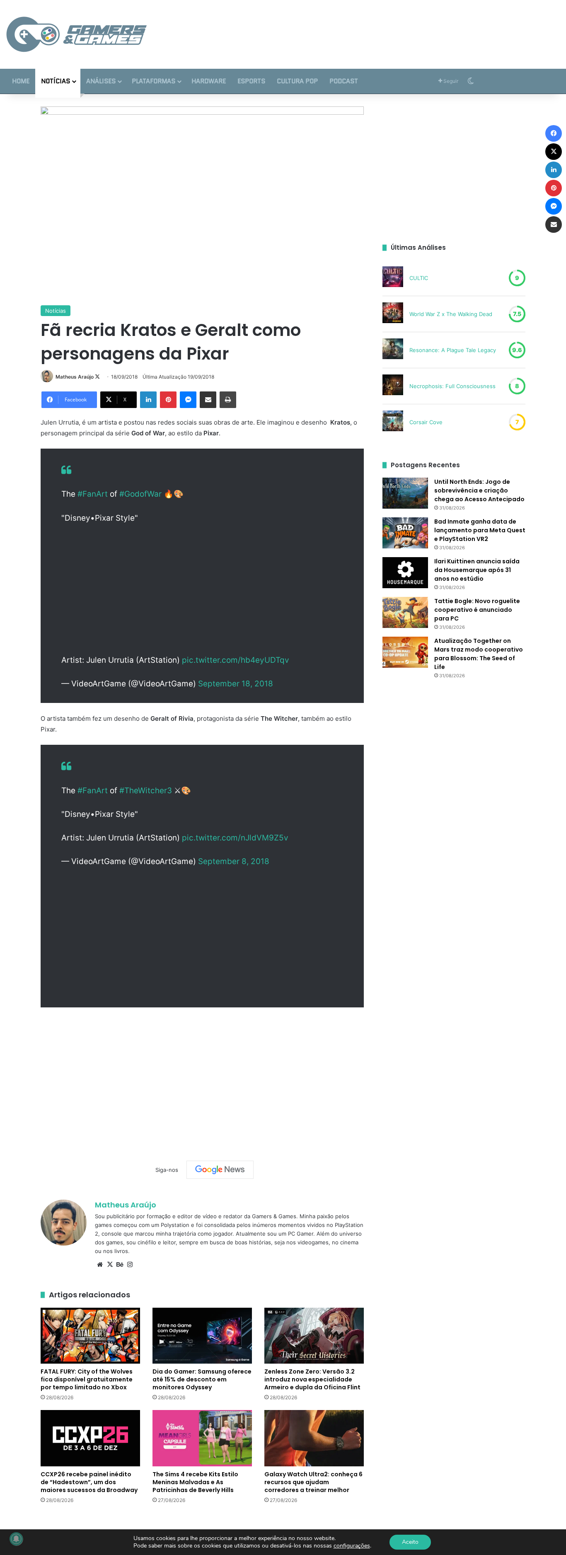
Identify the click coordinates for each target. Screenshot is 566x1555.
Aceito (410, 1542)
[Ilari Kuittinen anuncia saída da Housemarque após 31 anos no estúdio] (405, 572)
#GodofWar (140, 494)
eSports (251, 81)
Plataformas (153, 81)
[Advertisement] (377, 27)
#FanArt (92, 494)
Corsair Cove (426, 422)
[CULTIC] (392, 278)
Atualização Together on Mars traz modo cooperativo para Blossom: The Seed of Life (478, 654)
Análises (101, 81)
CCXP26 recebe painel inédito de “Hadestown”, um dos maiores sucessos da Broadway (89, 1482)
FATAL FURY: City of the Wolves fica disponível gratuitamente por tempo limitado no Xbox (87, 1379)
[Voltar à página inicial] (76, 34)
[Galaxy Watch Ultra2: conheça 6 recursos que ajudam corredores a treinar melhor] (314, 1438)
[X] (110, 1265)
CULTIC (418, 278)
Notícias (55, 81)
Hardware (208, 81)
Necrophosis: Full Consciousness (452, 386)
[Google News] (220, 1170)
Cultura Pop (297, 81)
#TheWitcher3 (145, 790)
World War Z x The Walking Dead (450, 314)
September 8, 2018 (233, 861)
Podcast (343, 81)
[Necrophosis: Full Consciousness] (392, 386)
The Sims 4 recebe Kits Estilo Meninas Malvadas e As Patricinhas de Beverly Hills (195, 1482)
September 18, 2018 (235, 683)
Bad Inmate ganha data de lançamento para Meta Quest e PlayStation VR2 (479, 530)
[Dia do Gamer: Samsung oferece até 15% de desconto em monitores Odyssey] (202, 1336)
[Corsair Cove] (392, 422)
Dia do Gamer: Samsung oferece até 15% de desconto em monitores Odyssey (202, 1379)
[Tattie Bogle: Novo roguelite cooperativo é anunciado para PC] (405, 612)
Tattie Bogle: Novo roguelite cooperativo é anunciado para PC (477, 610)
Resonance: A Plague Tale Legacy (452, 350)
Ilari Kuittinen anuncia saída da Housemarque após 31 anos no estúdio (477, 570)
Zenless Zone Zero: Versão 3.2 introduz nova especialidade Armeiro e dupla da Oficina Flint (312, 1379)
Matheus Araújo (75, 377)
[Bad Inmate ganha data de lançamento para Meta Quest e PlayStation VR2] (405, 532)
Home (20, 81)
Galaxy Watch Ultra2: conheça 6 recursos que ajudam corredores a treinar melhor (313, 1482)
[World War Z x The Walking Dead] (392, 314)
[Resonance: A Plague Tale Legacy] (392, 350)
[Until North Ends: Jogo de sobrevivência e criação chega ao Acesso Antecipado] (405, 493)
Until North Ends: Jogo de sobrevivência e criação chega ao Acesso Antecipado (479, 490)
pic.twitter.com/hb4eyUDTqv (235, 660)
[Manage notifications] (16, 1538)
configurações (352, 1546)
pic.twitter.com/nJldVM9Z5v (235, 838)
